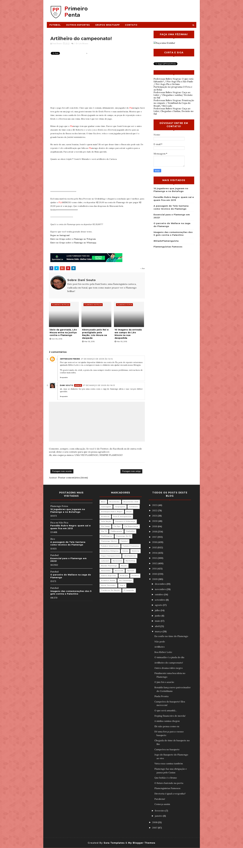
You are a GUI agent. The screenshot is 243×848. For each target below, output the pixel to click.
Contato (131, 25)
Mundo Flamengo (109, 566)
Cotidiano (133, 507)
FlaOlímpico (106, 536)
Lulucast (105, 561)
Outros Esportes (78, 25)
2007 (155, 827)
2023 (155, 505)
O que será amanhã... (165, 710)
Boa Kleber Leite (163, 652)
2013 (155, 558)
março (159, 631)
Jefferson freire (70, 359)
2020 (155, 521)
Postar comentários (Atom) (73, 477)
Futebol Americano (110, 546)
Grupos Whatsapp (107, 25)
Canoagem (106, 507)
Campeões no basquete (167, 749)
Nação (124, 566)
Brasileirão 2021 (130, 502)
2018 (155, 531)
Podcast (124, 576)
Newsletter (106, 571)
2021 (155, 515)
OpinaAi (130, 571)
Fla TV (104, 531)
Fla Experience (131, 526)
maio (158, 620)
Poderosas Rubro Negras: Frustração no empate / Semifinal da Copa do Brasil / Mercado (174, 103)
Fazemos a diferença (125, 521)
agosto (159, 605)
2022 (155, 510)
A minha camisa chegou (167, 721)
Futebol (55, 25)
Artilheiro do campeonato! (168, 662)
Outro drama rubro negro (168, 668)
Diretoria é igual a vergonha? (170, 793)
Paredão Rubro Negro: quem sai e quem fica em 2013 (70, 527)
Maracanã (117, 561)
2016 (155, 542)
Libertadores (130, 556)
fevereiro (160, 810)
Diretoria (105, 516)
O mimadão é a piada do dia (169, 657)
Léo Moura (83, 43)
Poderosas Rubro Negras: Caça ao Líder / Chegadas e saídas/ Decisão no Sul (173, 95)
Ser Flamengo (125, 580)
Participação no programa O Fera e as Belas (173, 88)
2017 (155, 536)
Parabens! (159, 799)
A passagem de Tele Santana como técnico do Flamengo (67, 543)
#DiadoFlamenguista (166, 241)
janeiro (159, 815)
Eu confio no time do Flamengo (171, 636)
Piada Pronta (161, 696)
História (135, 551)
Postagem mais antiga (131, 471)
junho (158, 615)
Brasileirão (114, 502)
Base (103, 502)
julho (158, 610)
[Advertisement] (145, 9)
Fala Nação (106, 521)
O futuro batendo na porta (168, 783)
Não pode (159, 641)
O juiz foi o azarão (164, 682)
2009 (155, 579)
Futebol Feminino (131, 546)
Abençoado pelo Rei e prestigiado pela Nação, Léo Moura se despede (95, 333)
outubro (159, 594)
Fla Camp (105, 526)
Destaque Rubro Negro (112, 512)
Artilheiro (159, 646)
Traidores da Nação (110, 590)
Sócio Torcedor (108, 585)
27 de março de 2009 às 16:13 (99, 385)
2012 (155, 563)
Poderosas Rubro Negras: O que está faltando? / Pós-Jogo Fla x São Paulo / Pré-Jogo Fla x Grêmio (173, 81)
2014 (155, 552)
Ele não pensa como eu (166, 726)
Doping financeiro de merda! (169, 715)
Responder (64, 377)
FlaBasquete (116, 531)
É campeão (129, 590)
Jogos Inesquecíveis (110, 556)
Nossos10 (119, 571)
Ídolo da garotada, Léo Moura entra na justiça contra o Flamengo (63, 332)
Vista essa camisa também (168, 763)
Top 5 (122, 585)
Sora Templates (114, 843)
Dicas (129, 512)
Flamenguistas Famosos (168, 246)
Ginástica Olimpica (110, 551)
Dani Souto (66, 385)
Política (135, 576)
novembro (160, 589)
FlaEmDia (130, 531)
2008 (155, 822)
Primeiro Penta (108, 580)
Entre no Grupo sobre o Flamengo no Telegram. (73, 239)
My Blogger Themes (141, 843)
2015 (155, 547)
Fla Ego (117, 526)
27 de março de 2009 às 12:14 (97, 359)
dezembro (160, 583)
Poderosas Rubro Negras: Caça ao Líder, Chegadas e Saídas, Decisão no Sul (174, 111)
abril (157, 626)
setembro (160, 599)
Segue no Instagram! (60, 235)
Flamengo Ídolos (109, 541)
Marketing (130, 561)
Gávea (125, 551)
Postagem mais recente (62, 471)
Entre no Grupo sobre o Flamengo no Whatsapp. (73, 242)
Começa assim (162, 804)
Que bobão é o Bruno (165, 777)
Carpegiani (120, 507)
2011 (154, 568)
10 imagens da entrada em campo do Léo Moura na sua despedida (128, 333)
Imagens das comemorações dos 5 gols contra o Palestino (71, 592)
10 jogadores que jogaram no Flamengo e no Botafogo (67, 510)
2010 (155, 573)
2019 (155, 526)
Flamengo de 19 (123, 536)
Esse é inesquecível (122, 516)
